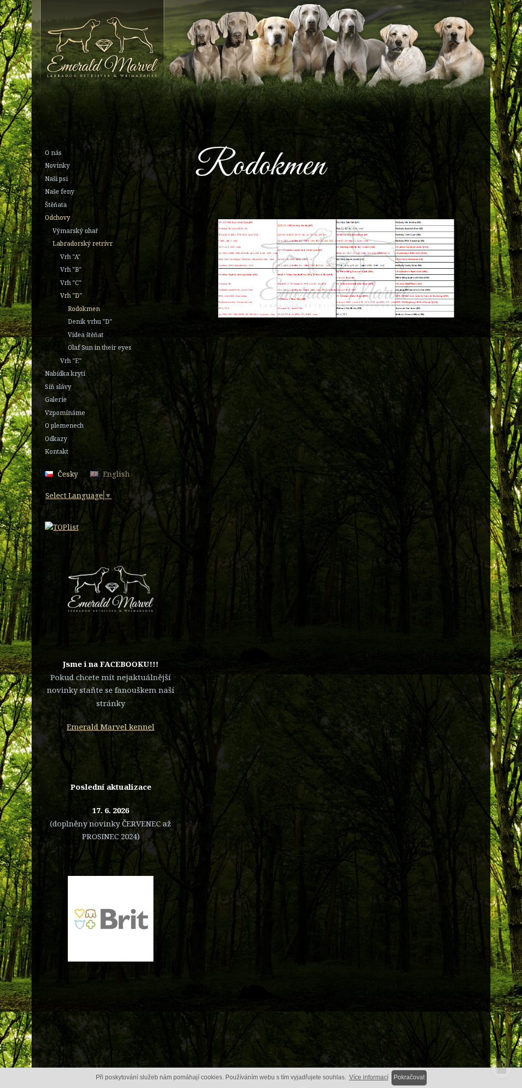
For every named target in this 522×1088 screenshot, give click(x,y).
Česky (68, 474)
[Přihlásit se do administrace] (501, 1067)
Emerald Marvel (294, 52)
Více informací (368, 1077)
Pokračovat (409, 1077)
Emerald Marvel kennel (110, 726)
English (116, 474)
